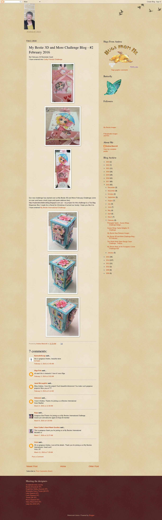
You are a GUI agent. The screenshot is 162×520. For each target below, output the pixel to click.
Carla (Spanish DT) (32, 495)
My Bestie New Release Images (118, 233)
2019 (108, 175)
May (109, 210)
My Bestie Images (110, 127)
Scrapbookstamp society (34, 485)
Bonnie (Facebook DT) (33, 487)
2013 (108, 263)
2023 (108, 162)
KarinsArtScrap (39, 356)
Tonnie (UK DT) (31, 497)
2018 (108, 178)
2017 (108, 181)
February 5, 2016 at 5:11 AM (44, 391)
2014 (108, 260)
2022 (108, 165)
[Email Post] (61, 344)
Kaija (36, 413)
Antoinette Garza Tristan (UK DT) (37, 491)
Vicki (36, 442)
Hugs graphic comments (119, 70)
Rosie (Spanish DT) (32, 500)
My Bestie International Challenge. (53, 207)
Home (63, 466)
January (111, 253)
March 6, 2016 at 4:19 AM (43, 421)
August (110, 200)
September (112, 197)
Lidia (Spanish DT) (32, 493)
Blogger (91, 515)
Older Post (94, 466)
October (111, 194)
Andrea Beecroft (112, 146)
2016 (108, 185)
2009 (108, 270)
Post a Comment (38, 457)
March (110, 217)
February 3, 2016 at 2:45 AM (44, 364)
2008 (108, 273)
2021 (108, 168)
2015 (108, 257)
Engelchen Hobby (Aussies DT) (36, 489)
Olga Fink (37, 370)
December (111, 187)
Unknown (37, 398)
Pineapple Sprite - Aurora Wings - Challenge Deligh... (118, 224)
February (111, 220)
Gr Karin (37, 361)
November (111, 191)
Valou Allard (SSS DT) (33, 502)
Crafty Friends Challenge (53, 59)
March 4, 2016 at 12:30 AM (43, 406)
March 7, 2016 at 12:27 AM (43, 435)
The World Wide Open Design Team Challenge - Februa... (119, 242)
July (109, 204)
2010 (108, 267)
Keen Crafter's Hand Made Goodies (47, 427)
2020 (108, 172)
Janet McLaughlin (40, 383)
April (109, 214)
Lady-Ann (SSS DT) (32, 504)
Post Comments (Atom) (44, 471)
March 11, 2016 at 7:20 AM (43, 452)
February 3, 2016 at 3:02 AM (44, 376)
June (110, 207)
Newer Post (31, 466)
